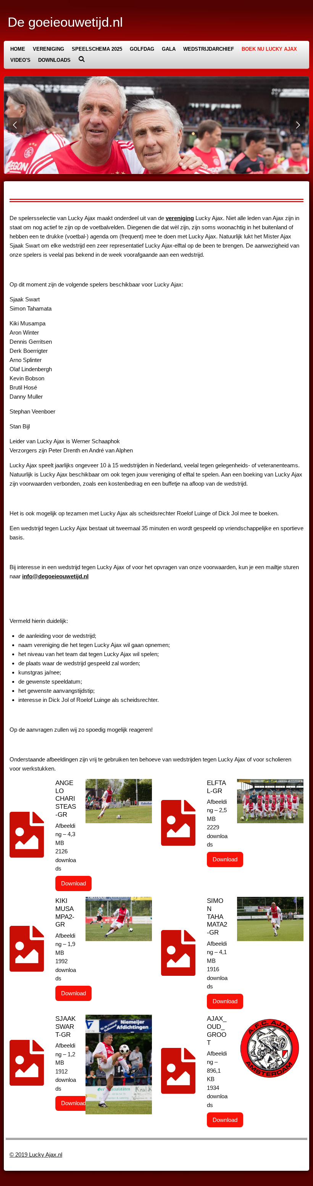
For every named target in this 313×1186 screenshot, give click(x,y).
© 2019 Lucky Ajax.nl (36, 1154)
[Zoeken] (81, 59)
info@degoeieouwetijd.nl (55, 576)
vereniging (180, 218)
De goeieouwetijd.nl (65, 21)
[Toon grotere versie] (119, 801)
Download (73, 883)
